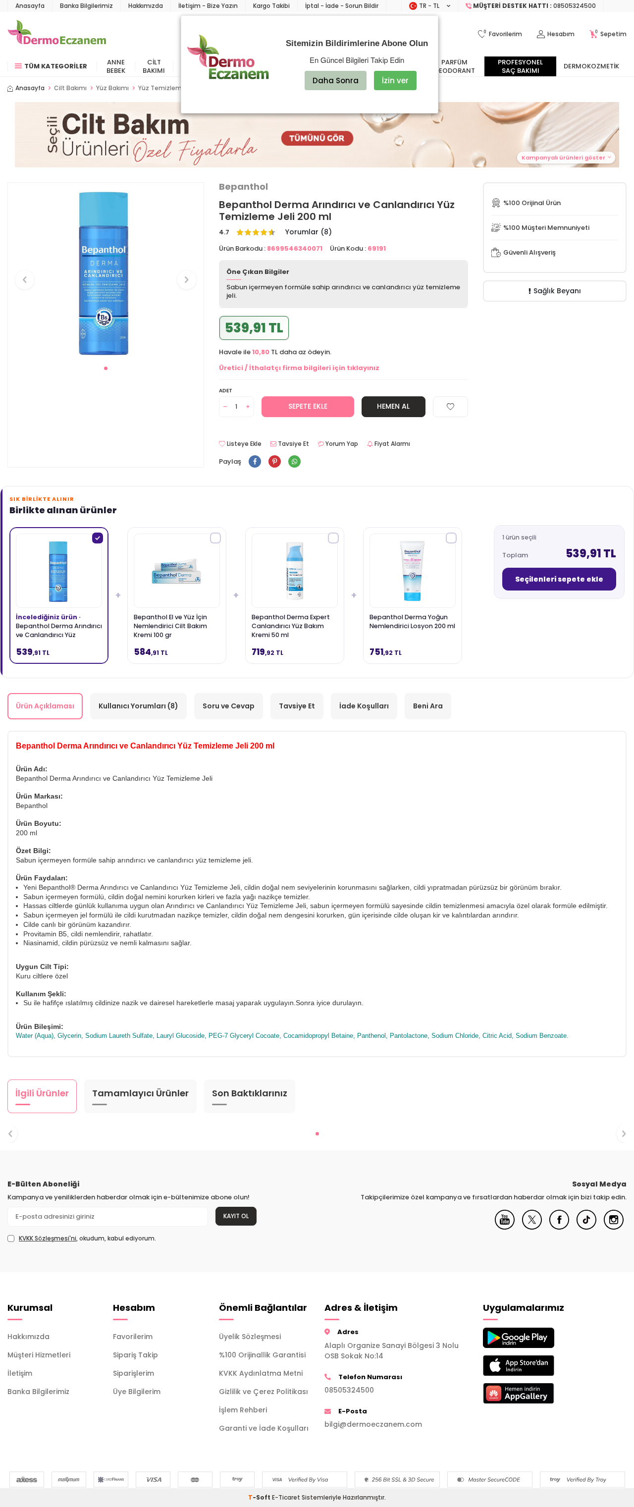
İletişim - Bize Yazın (208, 5)
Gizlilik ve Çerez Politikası (263, 1392)
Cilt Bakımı (154, 66)
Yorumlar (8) (308, 232)
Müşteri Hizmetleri (38, 1355)
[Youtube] (505, 1227)
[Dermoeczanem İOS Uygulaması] (528, 1365)
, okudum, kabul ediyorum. (87, 1238)
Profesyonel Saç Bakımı (520, 66)
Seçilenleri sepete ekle (559, 579)
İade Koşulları (364, 706)
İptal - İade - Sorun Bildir (341, 5)
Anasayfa (30, 5)
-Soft (260, 1497)
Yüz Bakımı (112, 88)
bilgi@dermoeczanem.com (373, 1424)
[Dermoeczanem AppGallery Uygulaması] (528, 1393)
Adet (225, 390)
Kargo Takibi (271, 5)
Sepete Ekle (307, 406)
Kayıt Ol (236, 1216)
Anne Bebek (115, 66)
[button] (105, 368)
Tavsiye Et (292, 444)
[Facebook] (559, 1227)
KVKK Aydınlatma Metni (261, 1373)
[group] (106, 271)
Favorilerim (133, 1337)
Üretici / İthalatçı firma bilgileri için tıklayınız (299, 368)
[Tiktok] (586, 1227)
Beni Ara (428, 706)
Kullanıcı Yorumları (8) (138, 706)
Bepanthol (243, 186)
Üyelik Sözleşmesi (250, 1337)
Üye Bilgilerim (136, 1392)
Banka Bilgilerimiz (86, 5)
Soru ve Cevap (229, 706)
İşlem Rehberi (243, 1410)
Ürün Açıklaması (45, 706)
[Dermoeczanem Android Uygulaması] (528, 1338)
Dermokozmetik (591, 66)
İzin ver (395, 80)
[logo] (56, 34)
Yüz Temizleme (162, 88)
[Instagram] (614, 1227)
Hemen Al (393, 406)
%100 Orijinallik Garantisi (262, 1355)
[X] (532, 1227)
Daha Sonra (336, 80)
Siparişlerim (133, 1373)
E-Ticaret (286, 1497)
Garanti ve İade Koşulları (264, 1428)
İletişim (19, 1373)
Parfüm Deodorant (454, 66)
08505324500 (349, 1390)
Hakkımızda (145, 5)
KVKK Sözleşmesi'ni (47, 1238)
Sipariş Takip (135, 1355)
